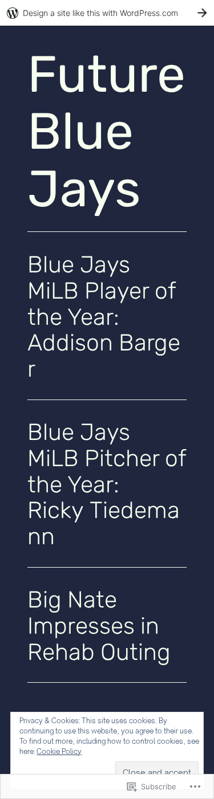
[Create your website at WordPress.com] (107, 13)
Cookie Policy (59, 751)
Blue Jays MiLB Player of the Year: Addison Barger (103, 317)
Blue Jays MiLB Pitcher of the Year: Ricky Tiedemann (106, 484)
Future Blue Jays (106, 131)
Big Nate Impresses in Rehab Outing (99, 626)
